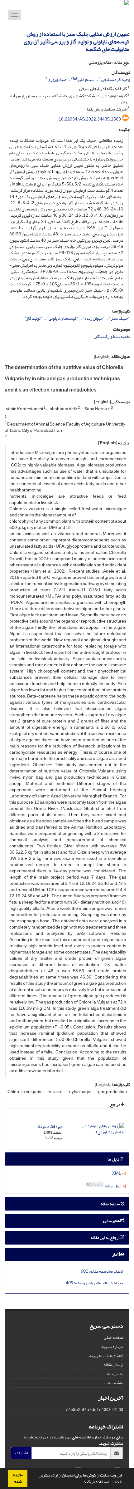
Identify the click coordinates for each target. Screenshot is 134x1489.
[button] (81, 1482)
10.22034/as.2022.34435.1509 (90, 119)
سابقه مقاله (111, 1204)
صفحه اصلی (113, 1337)
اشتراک (21, 1453)
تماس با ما (115, 1373)
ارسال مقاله (113, 1364)
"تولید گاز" (33, 318)
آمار (115, 1254)
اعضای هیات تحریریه (106, 1355)
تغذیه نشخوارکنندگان (112, 336)
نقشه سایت (113, 1382)
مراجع (115, 1104)
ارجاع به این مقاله (105, 1237)
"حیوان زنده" (94, 318)
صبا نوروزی (57, 79)
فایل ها (114, 1159)
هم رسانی (111, 1220)
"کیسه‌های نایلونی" (62, 318)
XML (117, 1173)
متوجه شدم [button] (18, 1478)
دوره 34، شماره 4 (50, 1127)
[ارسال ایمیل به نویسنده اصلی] (75, 78)
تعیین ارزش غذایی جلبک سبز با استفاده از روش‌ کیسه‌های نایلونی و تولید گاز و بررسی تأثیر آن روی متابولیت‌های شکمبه (76, 42)
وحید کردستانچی (115, 79)
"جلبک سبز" (119, 318)
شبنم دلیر (85, 79)
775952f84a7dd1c (83, 1409)
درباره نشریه (112, 1346)
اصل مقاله (104, 1186)
